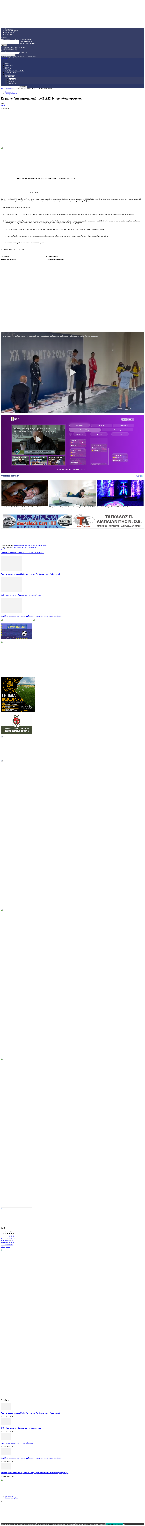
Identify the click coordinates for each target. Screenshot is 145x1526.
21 (8, 1242)
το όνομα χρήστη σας (25, 41)
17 (13, 1240)
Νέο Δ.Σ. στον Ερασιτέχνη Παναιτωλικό (23, 547)
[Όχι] (124, 1524)
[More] (32, 141)
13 (6, 1240)
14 (8, 1240)
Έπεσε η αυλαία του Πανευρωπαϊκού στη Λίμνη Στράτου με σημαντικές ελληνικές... (34, 1473)
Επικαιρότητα (10, 88)
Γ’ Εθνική (8, 69)
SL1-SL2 (8, 67)
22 (10, 1242)
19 (4, 1242)
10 (13, 1238)
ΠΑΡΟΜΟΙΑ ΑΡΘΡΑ (8, 553)
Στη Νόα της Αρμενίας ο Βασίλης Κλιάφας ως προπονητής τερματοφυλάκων (31, 616)
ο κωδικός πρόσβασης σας (27, 43)
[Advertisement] (72, 124)
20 (6, 1242)
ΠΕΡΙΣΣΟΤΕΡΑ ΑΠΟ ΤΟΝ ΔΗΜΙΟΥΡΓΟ (29, 553)
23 (12, 1242)
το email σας (23, 53)
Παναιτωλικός (9, 65)
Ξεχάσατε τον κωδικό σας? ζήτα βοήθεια (13, 47)
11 (2, 1240)
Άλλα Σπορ (12, 78)
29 (10, 1245)
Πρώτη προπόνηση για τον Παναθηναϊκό (17, 1443)
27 (6, 1245)
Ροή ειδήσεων (9, 32)
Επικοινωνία (9, 34)
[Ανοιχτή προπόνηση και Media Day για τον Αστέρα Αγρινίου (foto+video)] (11, 570)
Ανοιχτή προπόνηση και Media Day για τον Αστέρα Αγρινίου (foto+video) (30, 574)
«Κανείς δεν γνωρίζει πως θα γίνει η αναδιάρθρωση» (30, 545)
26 (4, 1245)
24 (13, 1242)
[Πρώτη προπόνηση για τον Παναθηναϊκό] (6, 1439)
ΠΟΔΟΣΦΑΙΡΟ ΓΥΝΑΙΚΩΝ (14, 71)
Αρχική (7, 63)
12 (4, 1240)
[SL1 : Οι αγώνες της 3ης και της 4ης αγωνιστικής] (11, 591)
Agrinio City (13, 83)
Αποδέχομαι (109, 1524)
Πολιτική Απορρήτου (11, 30)
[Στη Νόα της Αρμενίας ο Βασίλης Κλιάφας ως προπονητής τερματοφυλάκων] (11, 612)
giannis (3, 105)
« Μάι (3, 1247)
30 (12, 1245)
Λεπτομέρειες (118, 1524)
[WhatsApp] (25, 141)
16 (12, 1240)
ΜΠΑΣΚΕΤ (12, 81)
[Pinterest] (18, 141)
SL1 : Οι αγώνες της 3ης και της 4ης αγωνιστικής (21, 595)
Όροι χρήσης (9, 29)
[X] (11, 141)
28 (8, 1245)
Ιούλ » (8, 1247)
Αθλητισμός (12, 79)
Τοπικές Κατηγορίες (11, 72)
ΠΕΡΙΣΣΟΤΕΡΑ (10, 76)
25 (2, 1245)
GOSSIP (7, 74)
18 (2, 1242)
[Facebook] (4, 141)
